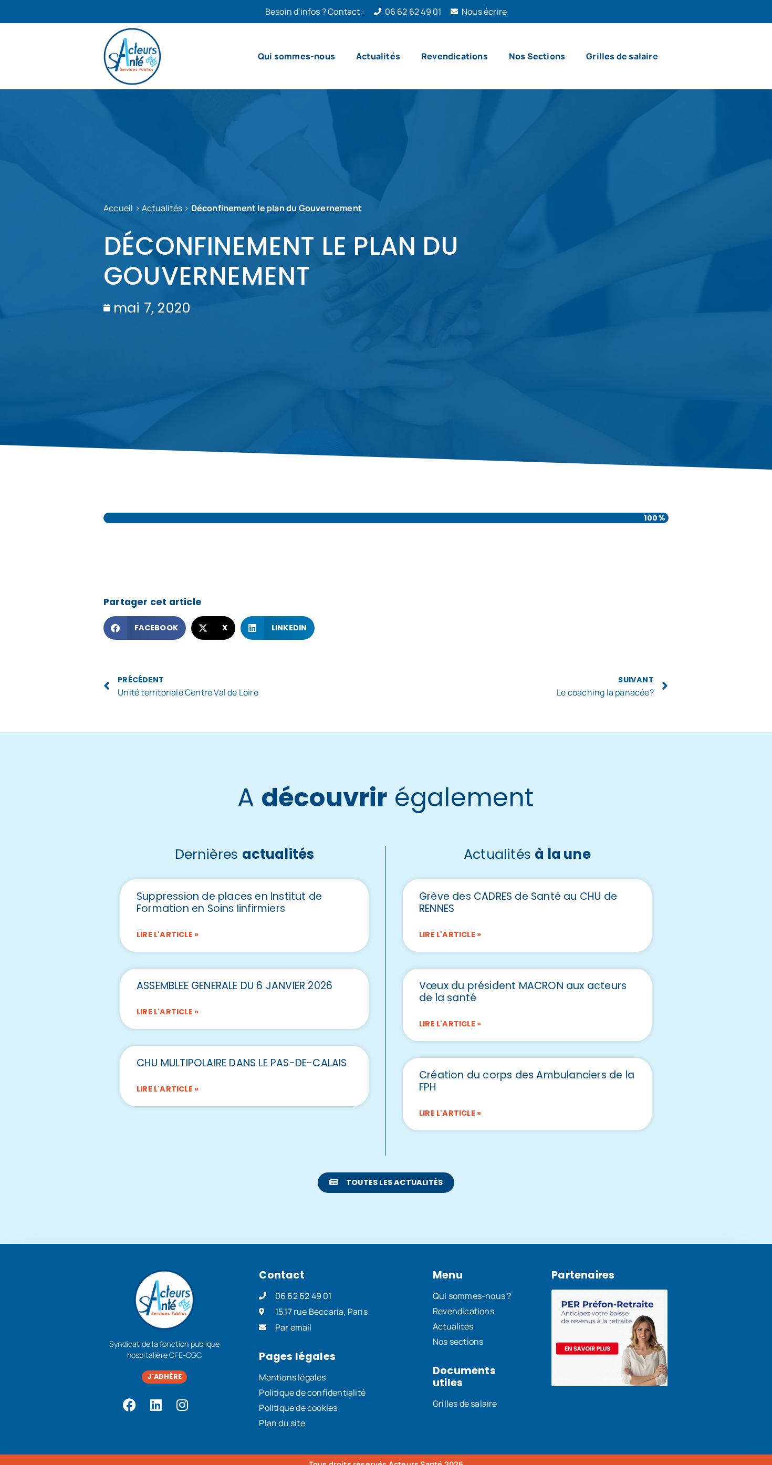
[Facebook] (130, 1405)
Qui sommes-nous (296, 56)
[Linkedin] (156, 1405)
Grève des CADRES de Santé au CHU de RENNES (518, 902)
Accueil (118, 208)
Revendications (454, 56)
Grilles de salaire (622, 56)
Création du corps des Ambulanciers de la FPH (526, 1081)
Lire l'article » (168, 934)
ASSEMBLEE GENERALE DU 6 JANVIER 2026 (234, 986)
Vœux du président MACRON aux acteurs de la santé (523, 992)
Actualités (378, 56)
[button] (144, 628)
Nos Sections (537, 56)
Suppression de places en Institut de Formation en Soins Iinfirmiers (229, 902)
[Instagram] (182, 1405)
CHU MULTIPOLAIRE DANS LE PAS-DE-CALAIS (242, 1063)
